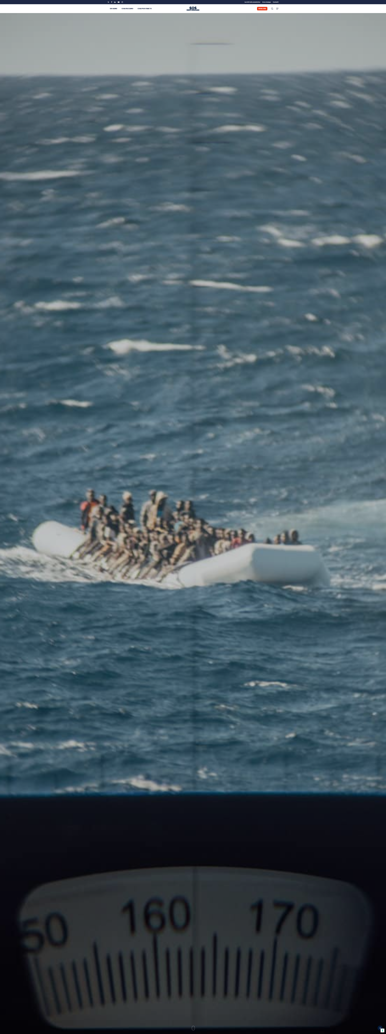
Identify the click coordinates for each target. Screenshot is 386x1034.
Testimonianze (200, 577)
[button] (277, 9)
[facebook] (111, 2)
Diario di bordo (186, 577)
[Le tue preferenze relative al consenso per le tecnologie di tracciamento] (382, 1030)
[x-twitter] (108, 2)
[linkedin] (115, 2)
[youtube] (119, 2)
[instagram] (122, 2)
